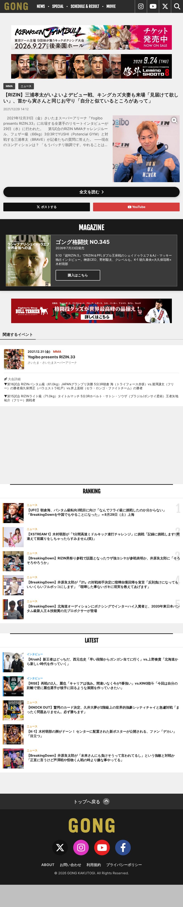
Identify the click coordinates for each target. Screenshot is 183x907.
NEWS (41, 6)
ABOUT (47, 864)
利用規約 (94, 864)
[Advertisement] (91, 445)
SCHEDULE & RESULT (85, 6)
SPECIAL (57, 6)
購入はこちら (78, 275)
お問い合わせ (70, 864)
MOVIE (111, 6)
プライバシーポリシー (124, 864)
